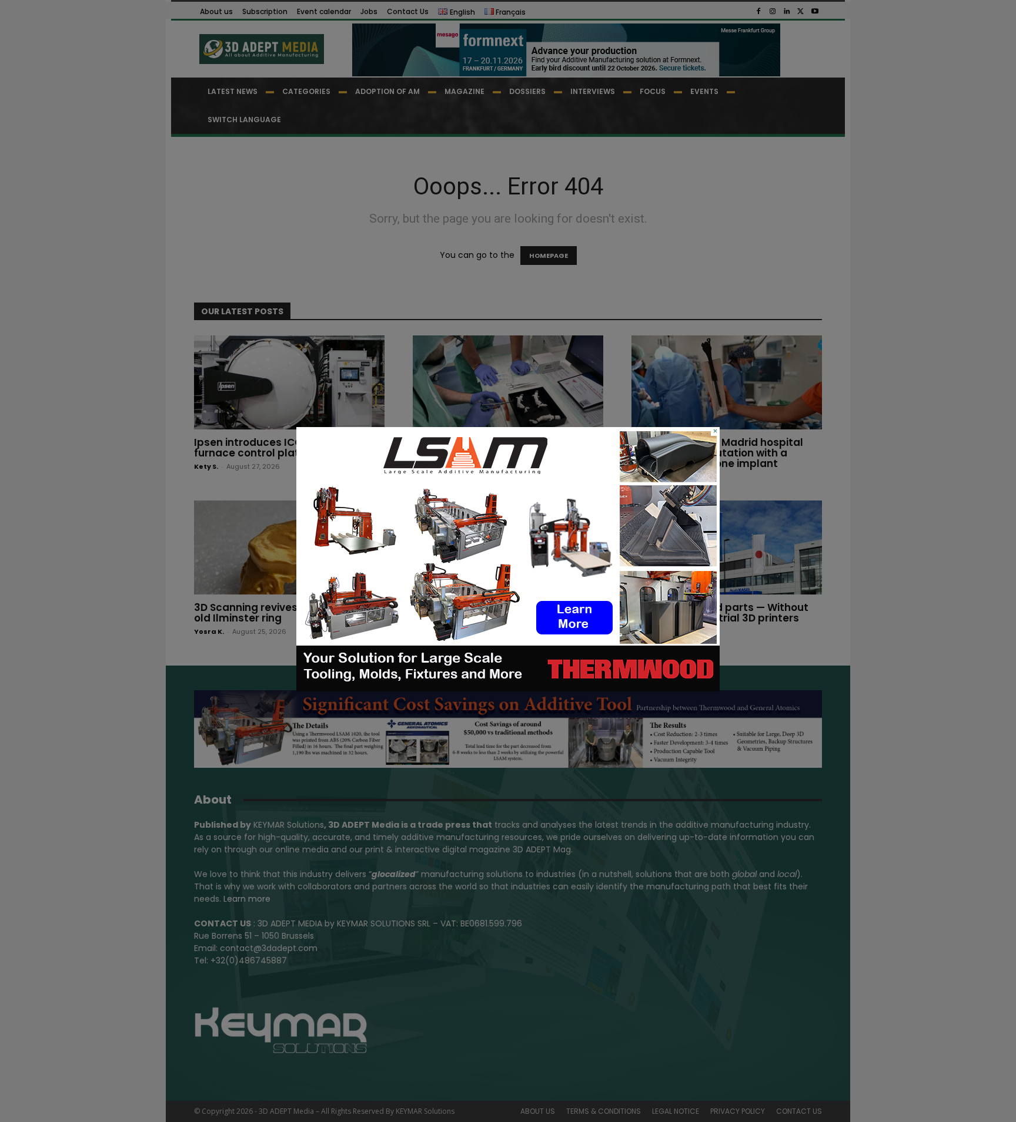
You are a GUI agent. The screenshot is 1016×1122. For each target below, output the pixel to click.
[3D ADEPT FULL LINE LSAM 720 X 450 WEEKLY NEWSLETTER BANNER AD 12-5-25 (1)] (508, 688)
